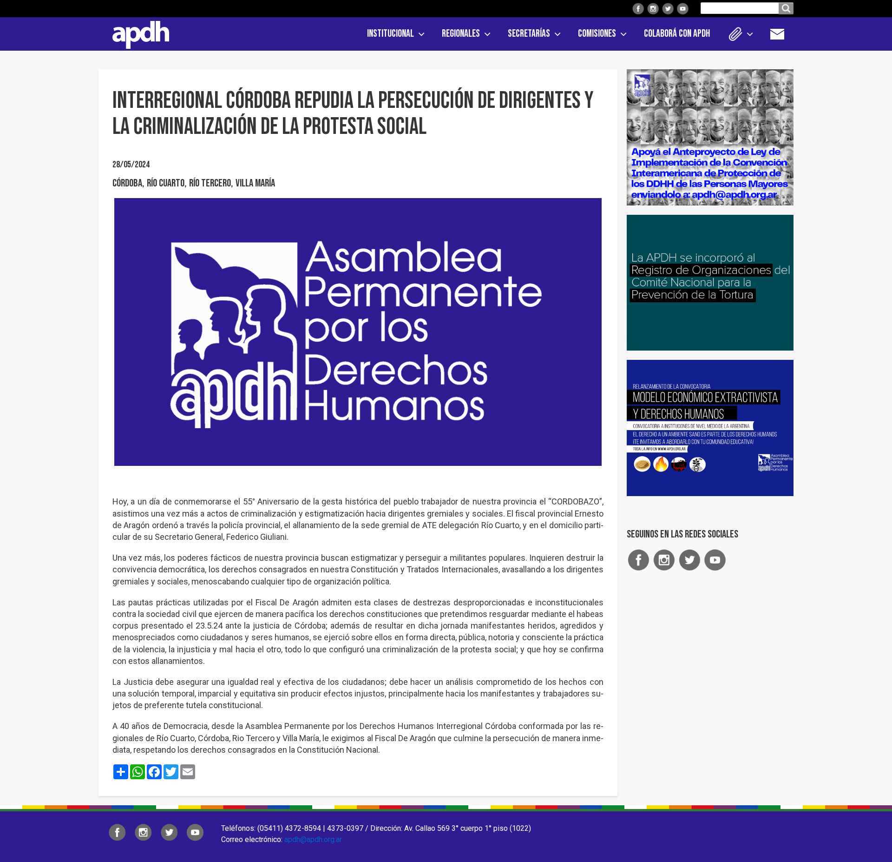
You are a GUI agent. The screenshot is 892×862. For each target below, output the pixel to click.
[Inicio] (137, 33)
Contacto (782, 34)
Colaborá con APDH (677, 33)
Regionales (461, 33)
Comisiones (597, 33)
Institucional (390, 33)
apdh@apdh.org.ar (313, 839)
